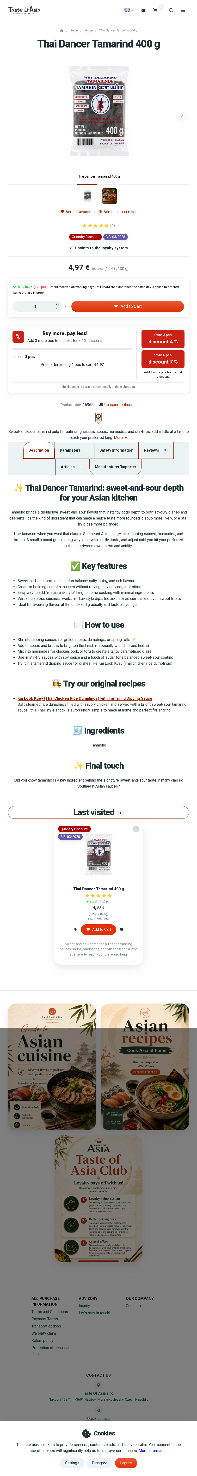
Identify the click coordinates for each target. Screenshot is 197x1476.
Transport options (118, 404)
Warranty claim (43, 1333)
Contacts (133, 1305)
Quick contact (98, 1418)
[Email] (143, 10)
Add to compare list (120, 211)
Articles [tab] (71, 467)
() (112, 225)
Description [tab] (39, 450)
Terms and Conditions (49, 1311)
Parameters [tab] (73, 450)
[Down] (58, 309)
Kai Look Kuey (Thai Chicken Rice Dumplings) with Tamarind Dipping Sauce (85, 698)
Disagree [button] (99, 1463)
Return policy (42, 1340)
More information (153, 1450)
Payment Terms (44, 1319)
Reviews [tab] (155, 450)
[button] (182, 115)
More (118, 437)
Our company (140, 1298)
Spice (74, 30)
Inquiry (84, 1305)
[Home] (24, 10)
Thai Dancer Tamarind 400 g (98, 889)
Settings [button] (72, 1463)
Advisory (88, 1298)
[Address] (98, 1385)
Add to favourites (80, 211)
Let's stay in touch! (94, 1313)
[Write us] (98, 1410)
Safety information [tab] (116, 450)
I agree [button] (126, 1463)
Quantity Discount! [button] (85, 237)
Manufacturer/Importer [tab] (115, 467)
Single (88, 30)
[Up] (58, 303)
